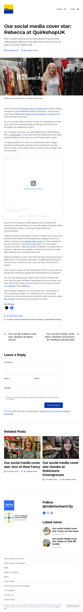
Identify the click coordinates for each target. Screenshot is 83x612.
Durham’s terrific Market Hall (33, 109)
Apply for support (11, 572)
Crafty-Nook (19, 114)
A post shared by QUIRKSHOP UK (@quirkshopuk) (33, 216)
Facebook (25, 286)
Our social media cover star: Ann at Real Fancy (22, 465)
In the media (9, 581)
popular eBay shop (33, 241)
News (20, 316)
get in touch (9, 299)
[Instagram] (51, 513)
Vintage (58, 319)
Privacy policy (9, 599)
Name (7, 378)
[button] (61, 9)
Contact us (8, 595)
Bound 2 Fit (54, 114)
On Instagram (9, 590)
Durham (10, 319)
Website (7, 388)
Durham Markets (36, 319)
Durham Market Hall (21, 319)
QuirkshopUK (15, 135)
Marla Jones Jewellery (36, 114)
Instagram (11, 286)
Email (37, 378)
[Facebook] (44, 513)
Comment (8, 362)
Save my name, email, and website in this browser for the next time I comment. (33, 398)
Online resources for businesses (17, 586)
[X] (47, 513)
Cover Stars (13, 316)
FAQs (6, 568)
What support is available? (14, 563)
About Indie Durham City (14, 559)
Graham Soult (32, 50)
